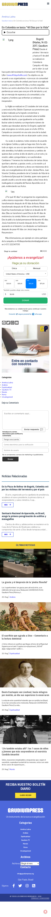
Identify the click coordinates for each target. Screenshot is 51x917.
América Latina (8, 16)
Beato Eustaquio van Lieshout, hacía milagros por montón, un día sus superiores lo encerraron (25, 694)
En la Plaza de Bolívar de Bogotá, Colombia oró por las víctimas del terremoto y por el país (25, 488)
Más (6, 504)
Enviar (10, 459)
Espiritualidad (7, 387)
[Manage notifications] (45, 912)
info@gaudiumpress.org (25, 874)
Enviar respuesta (31, 429)
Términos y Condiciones (40, 898)
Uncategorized (7, 397)
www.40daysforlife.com (17, 75)
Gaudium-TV (6, 390)
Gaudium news (7, 21)
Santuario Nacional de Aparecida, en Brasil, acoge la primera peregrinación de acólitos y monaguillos (24, 516)
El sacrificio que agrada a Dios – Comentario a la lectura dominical (25, 637)
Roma (4, 394)
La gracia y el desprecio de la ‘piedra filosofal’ (24, 582)
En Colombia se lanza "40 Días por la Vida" (25, 27)
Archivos (16, 863)
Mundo (4, 392)
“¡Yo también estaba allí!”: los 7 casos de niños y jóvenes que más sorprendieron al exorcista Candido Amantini (25, 751)
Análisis (5, 385)
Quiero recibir (25, 795)
